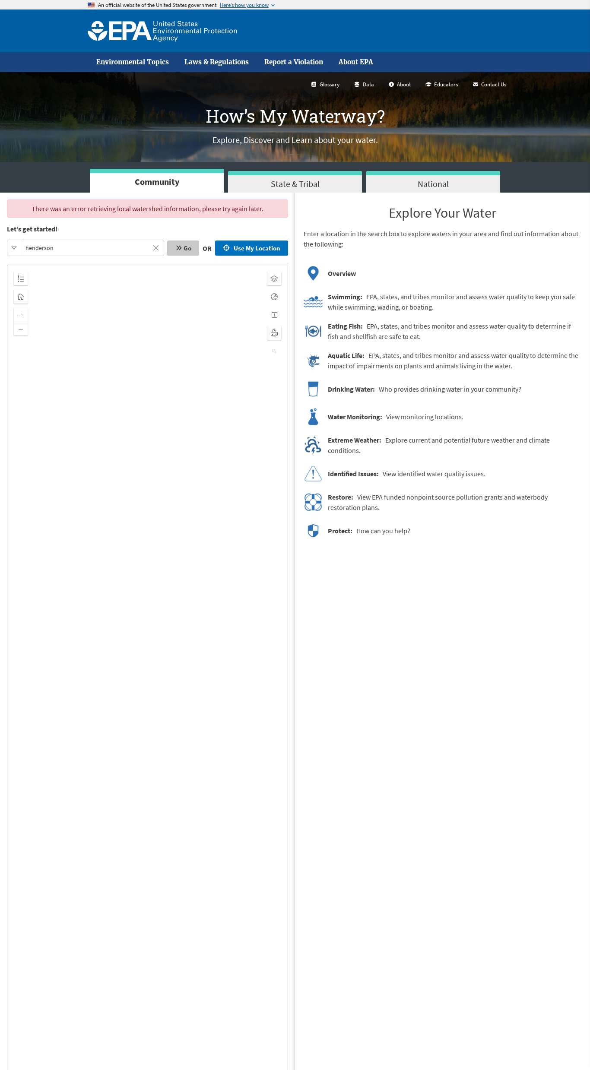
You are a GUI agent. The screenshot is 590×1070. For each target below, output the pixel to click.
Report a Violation (293, 62)
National (433, 183)
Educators (446, 84)
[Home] (162, 31)
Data (368, 84)
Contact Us (493, 84)
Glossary (329, 84)
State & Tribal (295, 183)
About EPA (356, 62)
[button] (14, 248)
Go (187, 248)
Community (157, 181)
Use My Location (255, 248)
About (404, 84)
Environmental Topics (132, 62)
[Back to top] (566, 1046)
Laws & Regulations (216, 62)
